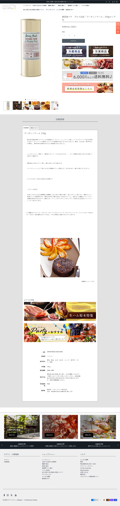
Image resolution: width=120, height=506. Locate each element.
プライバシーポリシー (86, 466)
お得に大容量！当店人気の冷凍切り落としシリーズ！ (60, 2)
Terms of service (85, 468)
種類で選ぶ (51, 5)
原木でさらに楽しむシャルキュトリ (99, 446)
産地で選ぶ (61, 5)
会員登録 (6, 462)
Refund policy (84, 470)
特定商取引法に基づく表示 (88, 464)
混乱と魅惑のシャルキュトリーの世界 (22, 446)
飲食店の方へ (70, 10)
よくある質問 (60, 10)
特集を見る (88, 435)
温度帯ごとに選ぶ (73, 5)
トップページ (27, 5)
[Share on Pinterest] (118, 32)
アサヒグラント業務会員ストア (89, 477)
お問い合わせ (84, 472)
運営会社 (82, 474)
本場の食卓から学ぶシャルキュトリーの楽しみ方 (60, 446)
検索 (81, 462)
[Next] (55, 106)
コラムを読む (85, 5)
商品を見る (12, 435)
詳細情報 (26, 128)
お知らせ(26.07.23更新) (40, 5)
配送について (34, 128)
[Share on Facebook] (118, 24)
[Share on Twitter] (118, 28)
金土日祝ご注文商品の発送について (33, 10)
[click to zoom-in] (55, 18)
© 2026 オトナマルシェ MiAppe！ (13, 500)
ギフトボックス (50, 10)
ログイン (6, 460)
